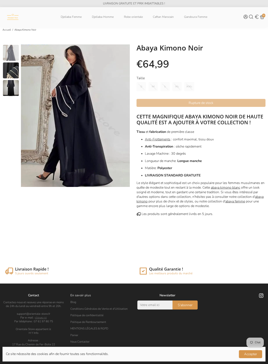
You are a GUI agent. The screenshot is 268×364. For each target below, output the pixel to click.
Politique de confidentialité (86, 315)
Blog (73, 302)
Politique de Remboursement (88, 322)
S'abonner (185, 305)
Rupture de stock (201, 103)
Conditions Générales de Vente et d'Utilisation (99, 309)
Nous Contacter (80, 341)
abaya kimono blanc (225, 187)
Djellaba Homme (103, 17)
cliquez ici (41, 318)
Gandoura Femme (195, 17)
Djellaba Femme (71, 17)
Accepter (250, 354)
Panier (74, 335)
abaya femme (235, 201)
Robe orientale (133, 17)
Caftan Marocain (163, 17)
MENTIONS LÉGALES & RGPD (89, 328)
